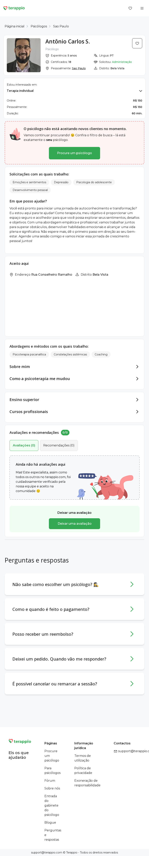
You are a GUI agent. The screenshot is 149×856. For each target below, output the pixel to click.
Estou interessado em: (22, 84)
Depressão (61, 182)
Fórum (49, 780)
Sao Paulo (61, 26)
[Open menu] (142, 8)
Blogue (50, 822)
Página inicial (14, 26)
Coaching (101, 354)
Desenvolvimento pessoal (30, 190)
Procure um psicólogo (74, 153)
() (24, 445)
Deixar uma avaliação (75, 523)
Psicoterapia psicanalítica (29, 354)
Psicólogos (39, 26)
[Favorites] (130, 8)
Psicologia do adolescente (94, 182)
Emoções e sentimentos (29, 182)
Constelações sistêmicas (70, 354)
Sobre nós (52, 788)
